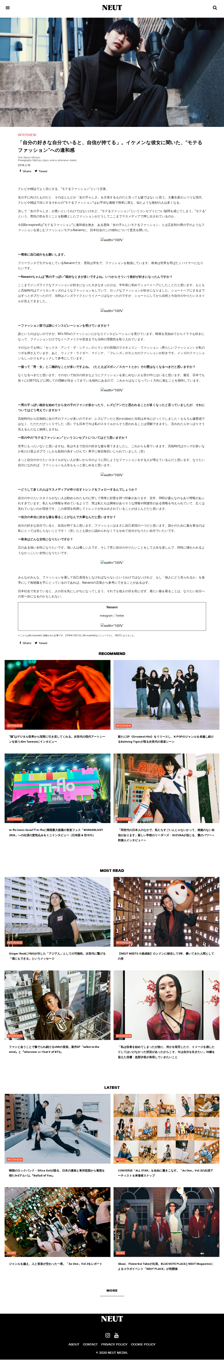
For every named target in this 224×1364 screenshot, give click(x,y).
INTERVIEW (27, 135)
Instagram (106, 615)
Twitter (120, 615)
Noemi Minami (32, 157)
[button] (112, 1290)
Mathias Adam (41, 160)
